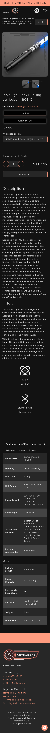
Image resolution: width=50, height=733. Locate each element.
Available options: (12, 134)
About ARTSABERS (12, 676)
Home (5, 19)
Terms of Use (9, 696)
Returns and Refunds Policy (17, 700)
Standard (29, 512)
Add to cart (25, 174)
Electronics (28, 19)
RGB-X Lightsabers (13, 21)
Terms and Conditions (14, 693)
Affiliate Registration (14, 683)
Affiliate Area (10, 679)
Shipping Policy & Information (19, 703)
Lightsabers (15, 19)
